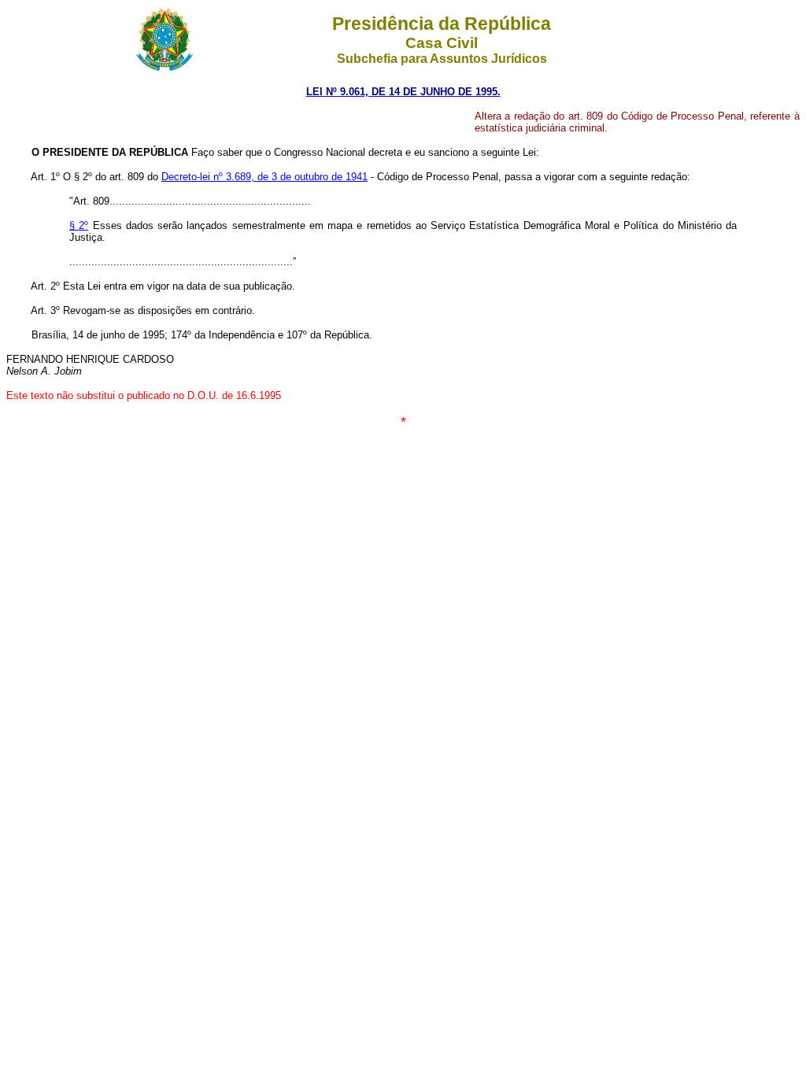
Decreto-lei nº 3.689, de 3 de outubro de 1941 (264, 177)
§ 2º (78, 225)
